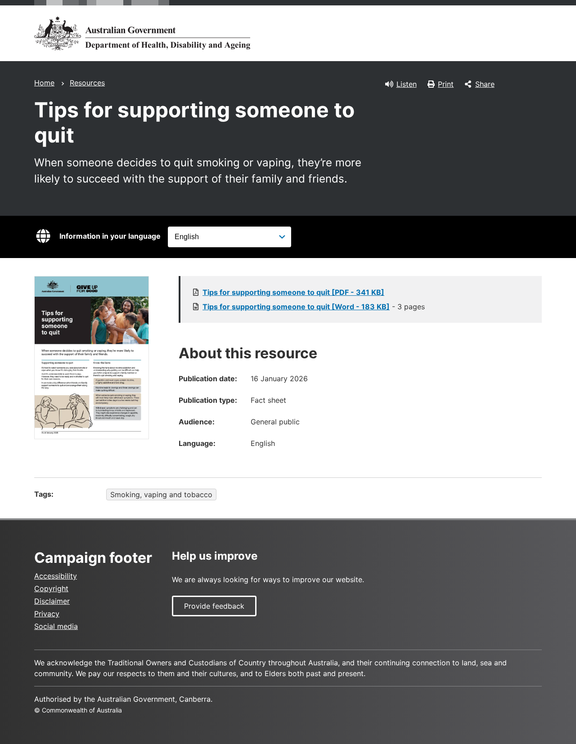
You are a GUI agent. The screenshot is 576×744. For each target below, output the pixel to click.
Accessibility (55, 575)
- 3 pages (313, 306)
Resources (87, 82)
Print (446, 84)
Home (44, 82)
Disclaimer (52, 601)
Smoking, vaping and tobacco (161, 494)
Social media (56, 626)
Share (485, 84)
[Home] (142, 33)
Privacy (46, 613)
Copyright (51, 588)
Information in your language (110, 236)
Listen (406, 84)
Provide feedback (214, 605)
